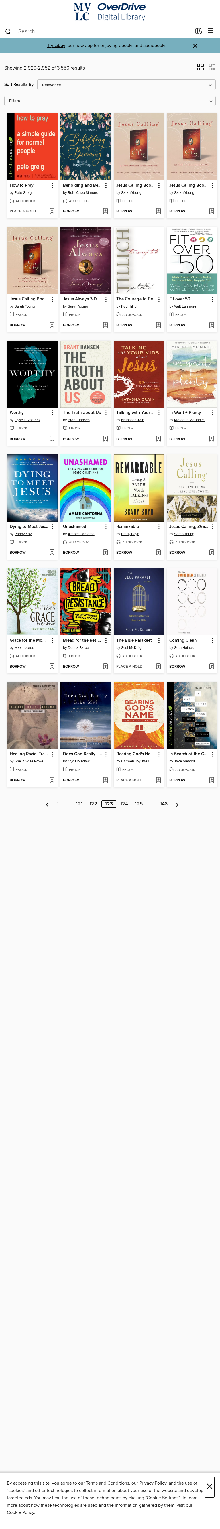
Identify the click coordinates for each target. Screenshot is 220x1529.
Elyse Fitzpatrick (27, 420)
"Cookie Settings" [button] (162, 1498)
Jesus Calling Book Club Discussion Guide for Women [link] (136, 185)
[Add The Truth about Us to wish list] (105, 439)
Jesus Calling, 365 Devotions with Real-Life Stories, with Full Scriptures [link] (189, 526)
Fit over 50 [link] (179, 299)
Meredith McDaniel (189, 420)
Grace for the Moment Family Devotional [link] (30, 640)
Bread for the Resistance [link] (83, 640)
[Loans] (198, 32)
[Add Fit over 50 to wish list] (211, 325)
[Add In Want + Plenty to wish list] (211, 439)
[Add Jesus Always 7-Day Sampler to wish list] (105, 325)
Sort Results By (19, 84)
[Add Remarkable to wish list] (158, 553)
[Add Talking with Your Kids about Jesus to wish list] (158, 439)
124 (124, 804)
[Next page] (177, 804)
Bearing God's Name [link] (136, 754)
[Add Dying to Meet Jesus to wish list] (52, 553)
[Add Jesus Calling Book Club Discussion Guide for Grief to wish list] (52, 325)
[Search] (8, 31)
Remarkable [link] (127, 526)
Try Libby (56, 46)
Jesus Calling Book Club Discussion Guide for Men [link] (189, 185)
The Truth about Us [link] (82, 412)
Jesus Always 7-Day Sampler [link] (83, 299)
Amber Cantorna (81, 534)
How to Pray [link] (22, 185)
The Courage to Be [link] (134, 299)
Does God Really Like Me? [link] (83, 754)
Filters (14, 100)
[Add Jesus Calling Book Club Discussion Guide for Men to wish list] (211, 211)
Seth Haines (184, 647)
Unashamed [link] (74, 526)
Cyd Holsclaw (79, 761)
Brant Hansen (79, 420)
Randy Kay (23, 534)
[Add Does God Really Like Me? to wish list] (105, 780)
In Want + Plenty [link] (185, 412)
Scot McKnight (132, 647)
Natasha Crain (132, 420)
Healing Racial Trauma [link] (30, 754)
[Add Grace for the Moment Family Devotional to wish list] (52, 667)
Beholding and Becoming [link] (83, 185)
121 (79, 804)
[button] (200, 69)
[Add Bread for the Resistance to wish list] (105, 667)
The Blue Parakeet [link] (134, 640)
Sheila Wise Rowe (29, 761)
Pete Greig (23, 192)
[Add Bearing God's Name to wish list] (158, 780)
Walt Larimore (185, 306)
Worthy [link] (17, 412)
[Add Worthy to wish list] (52, 439)
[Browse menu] (210, 31)
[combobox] (98, 31)
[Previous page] (47, 804)
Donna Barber (79, 647)
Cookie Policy (20, 1512)
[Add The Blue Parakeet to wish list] (158, 667)
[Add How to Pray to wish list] (52, 211)
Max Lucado (24, 647)
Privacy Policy (152, 1483)
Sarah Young (131, 192)
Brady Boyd (130, 534)
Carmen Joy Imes (135, 761)
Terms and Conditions (107, 1483)
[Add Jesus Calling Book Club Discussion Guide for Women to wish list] (158, 211)
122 (93, 804)
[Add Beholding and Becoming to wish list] (105, 211)
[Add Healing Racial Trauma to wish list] (52, 780)
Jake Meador (184, 761)
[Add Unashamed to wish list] (105, 553)
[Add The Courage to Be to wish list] (158, 325)
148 (164, 804)
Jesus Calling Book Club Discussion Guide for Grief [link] (30, 299)
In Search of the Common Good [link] (189, 754)
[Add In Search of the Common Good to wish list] (211, 780)
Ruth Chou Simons (83, 192)
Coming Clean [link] (183, 640)
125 (139, 804)
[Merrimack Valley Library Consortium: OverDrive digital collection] (110, 12)
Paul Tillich (129, 306)
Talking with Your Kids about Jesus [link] (136, 412)
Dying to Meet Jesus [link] (30, 526)
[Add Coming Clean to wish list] (211, 667)
